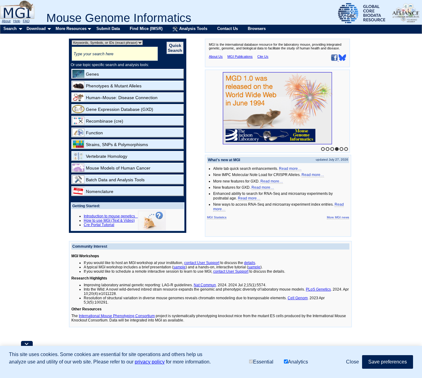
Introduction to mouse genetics (111, 216)
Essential (263, 361)
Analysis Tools (192, 28)
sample (179, 267)
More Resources (71, 28)
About (6, 21)
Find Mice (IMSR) (146, 28)
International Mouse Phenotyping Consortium (117, 316)
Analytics (298, 361)
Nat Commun (205, 285)
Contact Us (227, 28)
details (249, 263)
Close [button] (352, 361)
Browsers (257, 28)
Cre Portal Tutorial (99, 225)
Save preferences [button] (387, 361)
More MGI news (338, 217)
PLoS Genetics (318, 289)
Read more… (290, 168)
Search (10, 28)
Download (36, 28)
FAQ (26, 21)
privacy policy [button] (150, 361)
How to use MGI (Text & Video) (109, 220)
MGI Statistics (216, 217)
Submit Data (108, 28)
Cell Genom (298, 298)
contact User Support (201, 263)
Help (16, 21)
